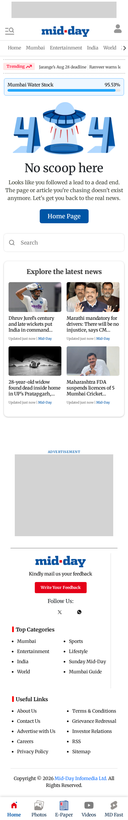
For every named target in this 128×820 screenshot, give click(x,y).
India (23, 662)
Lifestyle (78, 651)
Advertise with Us (36, 731)
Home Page (64, 216)
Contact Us (28, 721)
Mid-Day (45, 339)
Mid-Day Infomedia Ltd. (80, 778)
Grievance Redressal (94, 721)
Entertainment (33, 651)
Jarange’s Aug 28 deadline (62, 66)
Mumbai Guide (85, 672)
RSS (76, 741)
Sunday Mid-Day (87, 662)
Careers (25, 741)
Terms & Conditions (94, 711)
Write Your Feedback (61, 587)
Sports (76, 641)
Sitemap (81, 752)
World (23, 672)
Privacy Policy (32, 752)
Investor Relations (92, 731)
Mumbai (26, 641)
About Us (27, 711)
